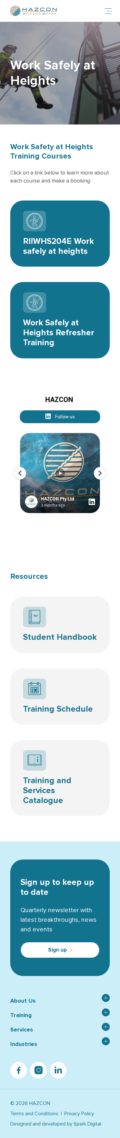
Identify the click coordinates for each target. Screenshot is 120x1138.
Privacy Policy (79, 1113)
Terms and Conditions (34, 1113)
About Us (23, 1000)
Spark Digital (87, 1124)
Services (21, 1029)
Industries (23, 1044)
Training (21, 1015)
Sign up (57, 949)
